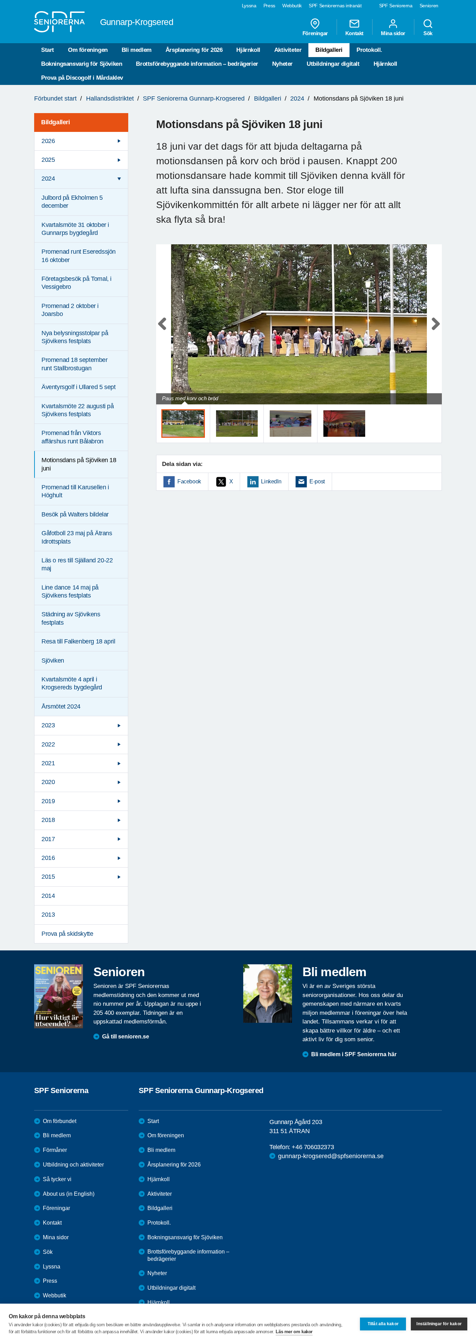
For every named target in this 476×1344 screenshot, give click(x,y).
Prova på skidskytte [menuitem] (67, 933)
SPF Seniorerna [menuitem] (396, 5)
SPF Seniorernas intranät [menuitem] (335, 5)
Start (47, 50)
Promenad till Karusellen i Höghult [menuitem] (75, 491)
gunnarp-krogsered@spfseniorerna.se (331, 1156)
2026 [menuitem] (48, 140)
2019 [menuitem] (48, 801)
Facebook (189, 481)
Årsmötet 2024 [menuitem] (60, 706)
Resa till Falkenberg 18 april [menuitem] (78, 641)
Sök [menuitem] (427, 33)
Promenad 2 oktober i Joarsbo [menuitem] (70, 309)
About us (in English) (68, 1194)
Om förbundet (59, 1121)
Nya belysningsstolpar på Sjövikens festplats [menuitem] (74, 337)
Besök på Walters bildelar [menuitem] (75, 514)
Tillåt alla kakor (383, 1323)
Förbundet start (55, 98)
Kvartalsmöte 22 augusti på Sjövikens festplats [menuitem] (77, 410)
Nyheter (282, 64)
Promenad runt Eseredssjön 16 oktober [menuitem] (78, 255)
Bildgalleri (329, 50)
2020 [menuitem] (48, 781)
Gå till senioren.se (125, 1036)
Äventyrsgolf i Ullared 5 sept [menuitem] (78, 387)
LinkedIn (271, 481)
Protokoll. (369, 50)
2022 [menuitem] (48, 744)
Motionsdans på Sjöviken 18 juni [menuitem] (78, 464)
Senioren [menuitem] (429, 5)
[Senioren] (58, 996)
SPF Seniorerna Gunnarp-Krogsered (194, 98)
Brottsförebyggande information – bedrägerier (197, 64)
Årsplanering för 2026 (194, 50)
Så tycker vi (57, 1179)
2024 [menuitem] (48, 178)
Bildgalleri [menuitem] (55, 122)
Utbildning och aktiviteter (73, 1165)
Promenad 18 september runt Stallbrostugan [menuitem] (74, 363)
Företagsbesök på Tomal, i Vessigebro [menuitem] (76, 282)
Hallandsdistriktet (110, 98)
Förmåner (55, 1150)
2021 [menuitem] (48, 763)
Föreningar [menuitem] (315, 33)
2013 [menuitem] (48, 914)
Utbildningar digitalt (333, 64)
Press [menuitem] (269, 5)
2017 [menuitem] (48, 839)
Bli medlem (137, 50)
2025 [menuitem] (48, 159)
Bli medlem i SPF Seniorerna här (354, 1054)
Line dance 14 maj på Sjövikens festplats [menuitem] (70, 591)
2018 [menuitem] (48, 819)
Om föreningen (88, 50)
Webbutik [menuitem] (292, 5)
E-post (317, 481)
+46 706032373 (313, 1147)
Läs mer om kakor (294, 1331)
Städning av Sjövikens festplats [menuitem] (70, 618)
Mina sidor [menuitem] (393, 33)
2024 (297, 98)
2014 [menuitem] (48, 895)
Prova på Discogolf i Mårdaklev (82, 77)
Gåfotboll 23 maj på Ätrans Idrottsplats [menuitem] (76, 537)
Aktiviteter (288, 50)
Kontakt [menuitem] (354, 33)
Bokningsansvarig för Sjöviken (81, 64)
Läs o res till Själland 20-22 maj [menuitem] (77, 564)
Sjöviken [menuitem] (52, 660)
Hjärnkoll (248, 50)
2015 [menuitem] (48, 876)
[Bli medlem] (267, 993)
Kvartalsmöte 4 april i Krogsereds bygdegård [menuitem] (71, 683)
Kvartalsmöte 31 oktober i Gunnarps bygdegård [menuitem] (75, 228)
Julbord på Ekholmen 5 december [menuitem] (72, 201)
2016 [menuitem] (48, 857)
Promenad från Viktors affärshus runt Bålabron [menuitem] (72, 436)
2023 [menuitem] (48, 725)
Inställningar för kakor (439, 1323)
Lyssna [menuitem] (249, 5)
